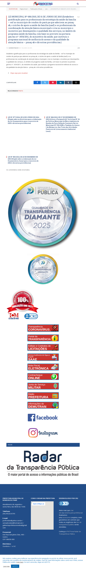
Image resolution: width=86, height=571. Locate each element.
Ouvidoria (6, 546)
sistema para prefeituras (73, 513)
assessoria (66, 517)
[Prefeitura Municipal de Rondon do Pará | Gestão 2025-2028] (43, 3)
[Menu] (8, 3)
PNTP (69, 531)
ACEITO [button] (15, 566)
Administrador (13, 48)
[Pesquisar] (77, 3)
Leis (79, 48)
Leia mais (19, 562)
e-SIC (14, 546)
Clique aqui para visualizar (19, 73)
